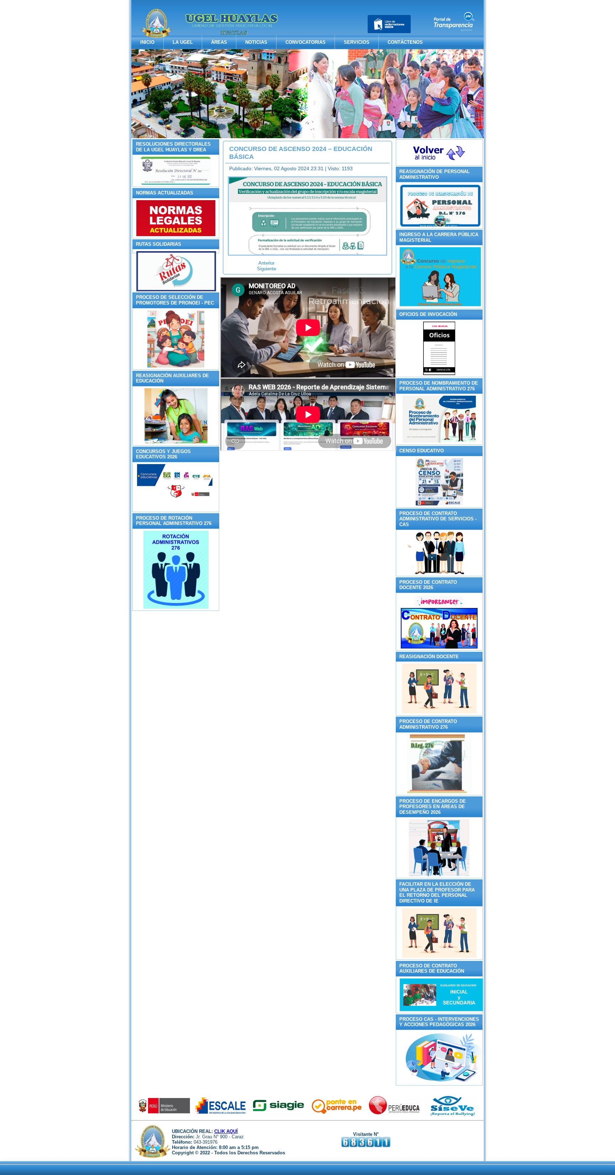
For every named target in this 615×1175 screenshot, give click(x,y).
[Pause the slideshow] (462, 94)
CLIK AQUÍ (226, 1131)
